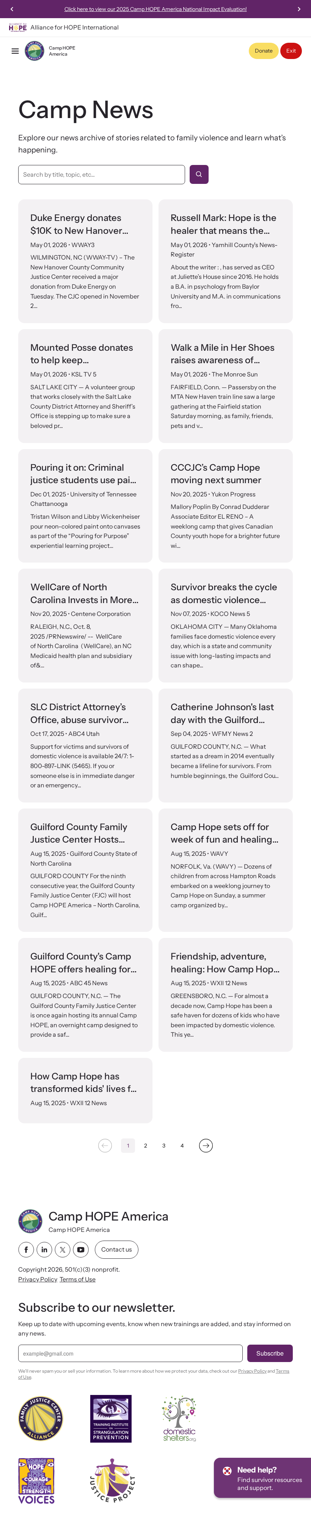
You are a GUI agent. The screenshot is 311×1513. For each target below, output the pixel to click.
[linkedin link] (44, 1250)
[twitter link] (63, 1250)
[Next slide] (298, 9)
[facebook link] (26, 1250)
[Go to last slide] (12, 9)
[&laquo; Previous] (105, 1145)
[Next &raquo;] (206, 1145)
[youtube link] (81, 1250)
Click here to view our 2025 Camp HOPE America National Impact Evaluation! (155, 9)
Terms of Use (78, 1279)
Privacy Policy (37, 1279)
